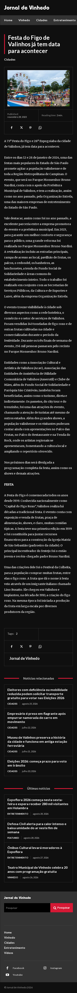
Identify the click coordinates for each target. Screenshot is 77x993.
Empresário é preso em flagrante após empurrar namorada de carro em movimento (36, 718)
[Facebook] (11, 128)
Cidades (9, 59)
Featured (13, 837)
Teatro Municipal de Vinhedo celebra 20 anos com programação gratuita (37, 869)
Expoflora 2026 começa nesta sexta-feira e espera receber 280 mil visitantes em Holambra (37, 804)
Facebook (18, 968)
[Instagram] (45, 968)
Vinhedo (12, 877)
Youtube (18, 974)
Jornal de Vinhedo (24, 658)
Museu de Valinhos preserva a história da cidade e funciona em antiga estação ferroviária (37, 741)
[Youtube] (7, 975)
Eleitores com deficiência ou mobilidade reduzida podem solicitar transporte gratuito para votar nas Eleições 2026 (37, 694)
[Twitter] (21, 128)
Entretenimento (17, 813)
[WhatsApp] (40, 128)
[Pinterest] (30, 128)
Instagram (56, 968)
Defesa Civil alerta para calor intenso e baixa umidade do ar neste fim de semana (36, 828)
